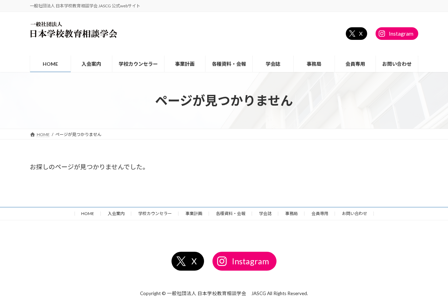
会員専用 (320, 213)
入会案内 (116, 213)
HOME (87, 213)
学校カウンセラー (155, 213)
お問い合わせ (354, 213)
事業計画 (194, 213)
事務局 (291, 213)
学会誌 (265, 213)
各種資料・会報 (230, 213)
